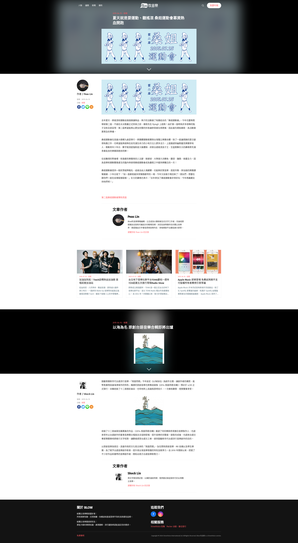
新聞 (94, 5)
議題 (87, 5)
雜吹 (100, 5)
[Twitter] (83, 107)
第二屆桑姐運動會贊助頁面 (114, 197)
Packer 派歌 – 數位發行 (176, 526)
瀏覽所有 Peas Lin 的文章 (138, 232)
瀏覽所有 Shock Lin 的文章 (139, 485)
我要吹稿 (214, 5)
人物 (80, 5)
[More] (91, 107)
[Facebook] (79, 107)
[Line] (87, 107)
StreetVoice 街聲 (158, 526)
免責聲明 (80, 535)
